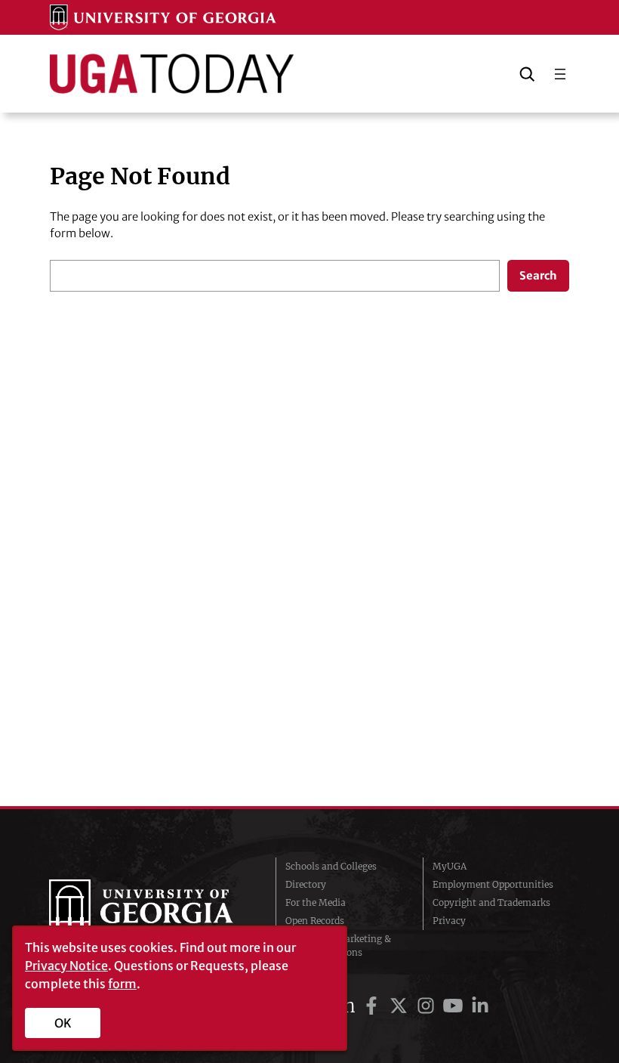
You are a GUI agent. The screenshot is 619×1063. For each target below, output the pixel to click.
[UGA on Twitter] (400, 1006)
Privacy (449, 920)
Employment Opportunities (493, 884)
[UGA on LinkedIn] (480, 1006)
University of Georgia (151, 909)
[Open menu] (560, 74)
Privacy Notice (66, 965)
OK (63, 1023)
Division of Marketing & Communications (338, 945)
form (122, 983)
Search (538, 275)
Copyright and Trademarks (491, 902)
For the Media (315, 902)
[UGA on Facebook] (373, 1006)
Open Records (314, 920)
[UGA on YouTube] (455, 1006)
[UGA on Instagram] (428, 1006)
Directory (305, 884)
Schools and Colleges (331, 866)
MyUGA (450, 866)
